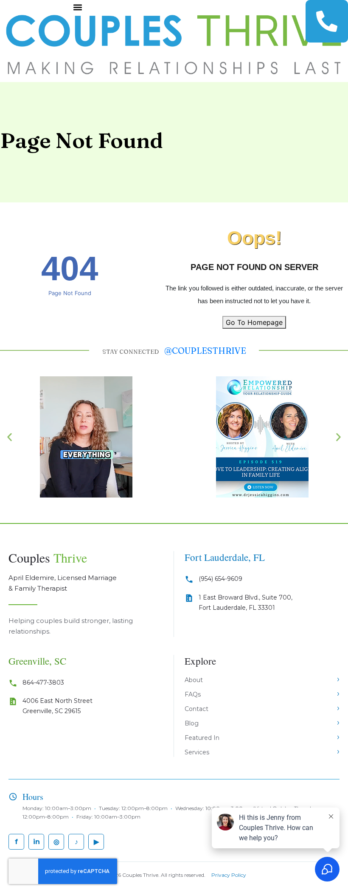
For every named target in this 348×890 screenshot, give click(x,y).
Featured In (202, 738)
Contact (196, 709)
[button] (77, 7)
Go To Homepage (254, 322)
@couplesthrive (205, 350)
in (36, 842)
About (194, 680)
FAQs (193, 694)
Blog (192, 723)
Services (197, 752)
